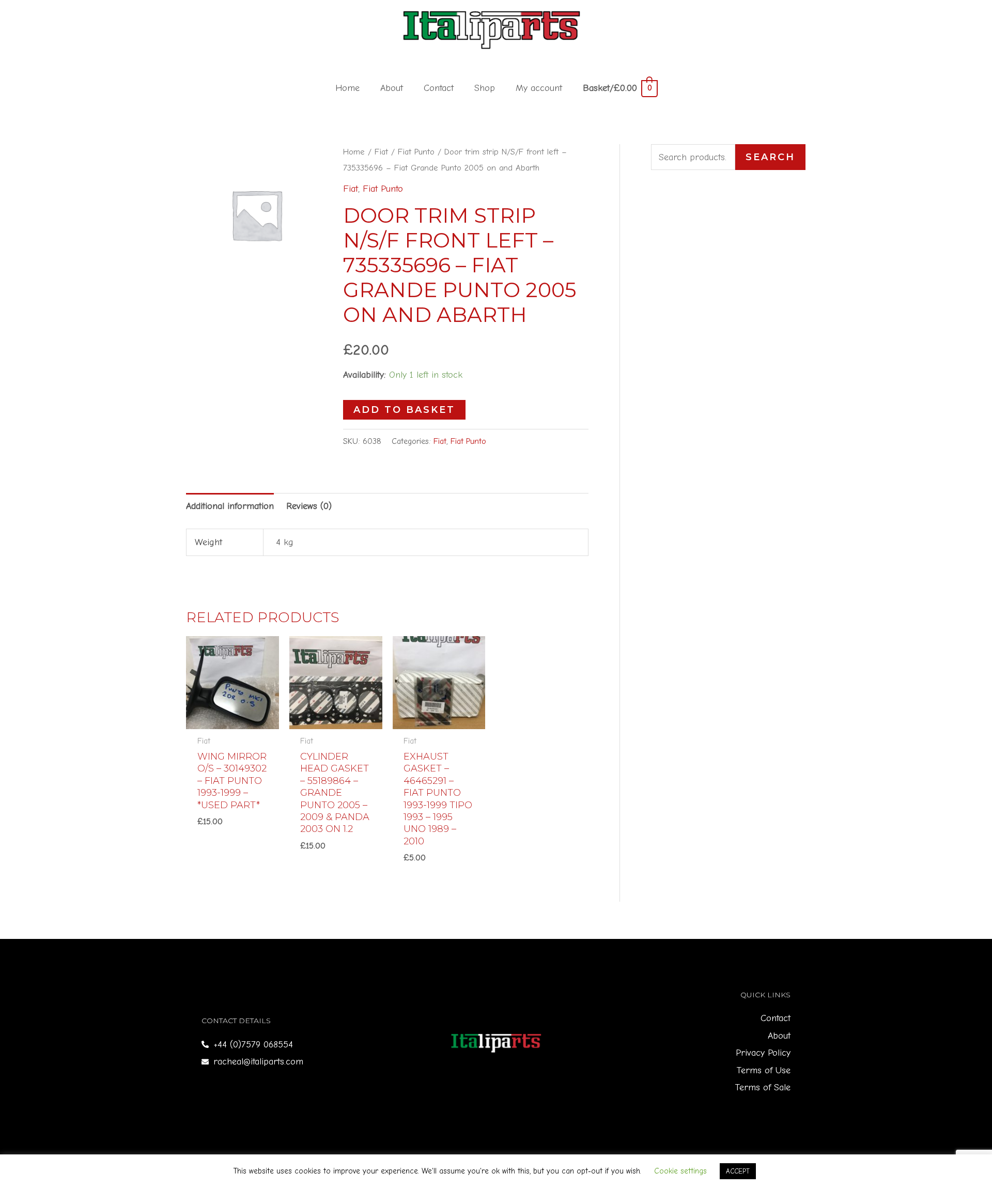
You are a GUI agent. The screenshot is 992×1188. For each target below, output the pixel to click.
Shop (484, 88)
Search (770, 157)
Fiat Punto (416, 152)
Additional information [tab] (230, 506)
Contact (439, 88)
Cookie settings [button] (680, 1171)
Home (347, 88)
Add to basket (404, 409)
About (391, 88)
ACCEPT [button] (738, 1171)
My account (539, 88)
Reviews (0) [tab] (309, 506)
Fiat (381, 152)
